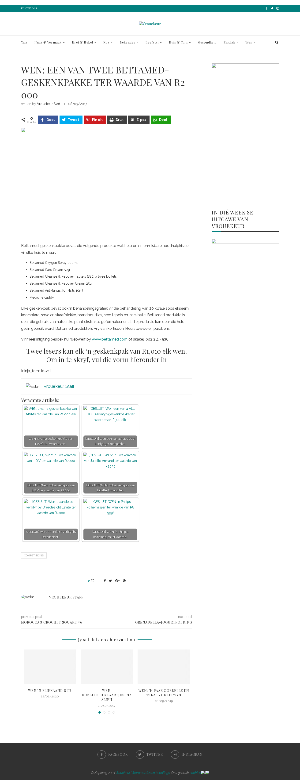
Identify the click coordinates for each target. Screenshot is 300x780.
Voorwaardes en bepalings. (151, 773)
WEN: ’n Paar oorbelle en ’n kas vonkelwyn (164, 692)
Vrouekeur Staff (48, 104)
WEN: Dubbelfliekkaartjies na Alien (107, 695)
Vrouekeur (122, 773)
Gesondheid (207, 42)
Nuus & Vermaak (48, 42)
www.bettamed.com (110, 339)
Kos (106, 42)
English (229, 42)
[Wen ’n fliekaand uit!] (50, 666)
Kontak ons (29, 8)
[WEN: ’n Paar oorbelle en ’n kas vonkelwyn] (164, 666)
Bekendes (127, 42)
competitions (34, 555)
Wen (249, 42)
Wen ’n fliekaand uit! (49, 690)
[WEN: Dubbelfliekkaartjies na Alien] (107, 666)
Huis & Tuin (178, 42)
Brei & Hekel (82, 42)
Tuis (24, 42)
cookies (195, 773)
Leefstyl (152, 42)
